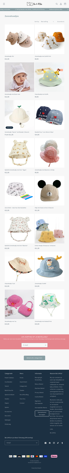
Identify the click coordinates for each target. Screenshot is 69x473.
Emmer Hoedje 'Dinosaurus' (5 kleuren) (45, 245)
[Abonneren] (45, 345)
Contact (22, 403)
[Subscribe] (36, 443)
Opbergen (8, 420)
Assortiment (23, 382)
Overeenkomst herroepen (42, 413)
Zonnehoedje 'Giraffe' (40, 283)
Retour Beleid (39, 384)
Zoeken (22, 390)
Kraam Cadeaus (9, 377)
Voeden (7, 399)
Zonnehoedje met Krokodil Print (43, 321)
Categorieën (23, 386)
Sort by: (37, 21)
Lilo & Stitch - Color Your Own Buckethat (15, 208)
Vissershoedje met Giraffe (41, 94)
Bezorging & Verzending (38, 379)
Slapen (7, 403)
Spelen (7, 407)
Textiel (7, 386)
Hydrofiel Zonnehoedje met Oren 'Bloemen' (16, 245)
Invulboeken (8, 382)
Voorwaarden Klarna (41, 407)
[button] (4, 4)
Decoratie (8, 415)
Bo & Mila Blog (24, 394)
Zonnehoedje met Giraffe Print (43, 56)
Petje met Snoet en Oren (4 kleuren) (44, 208)
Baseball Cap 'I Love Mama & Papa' (44, 132)
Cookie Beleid (39, 397)
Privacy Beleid (39, 392)
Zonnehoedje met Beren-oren (12, 94)
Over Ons (22, 399)
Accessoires (8, 411)
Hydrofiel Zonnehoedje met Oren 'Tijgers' (16, 170)
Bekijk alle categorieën (34, 358)
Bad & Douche (9, 390)
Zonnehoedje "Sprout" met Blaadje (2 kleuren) (17, 132)
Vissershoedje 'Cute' (10, 283)
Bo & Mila (36, 460)
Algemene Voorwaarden (39, 402)
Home (21, 377)
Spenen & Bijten (9, 394)
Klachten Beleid (39, 388)
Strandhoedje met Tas (10, 321)
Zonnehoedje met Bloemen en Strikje (44, 170)
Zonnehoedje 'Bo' (9, 56)
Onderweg (8, 424)
